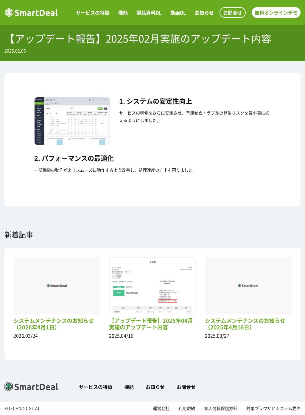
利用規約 (186, 408)
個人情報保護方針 (220, 408)
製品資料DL (148, 12)
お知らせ (204, 12)
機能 (123, 12)
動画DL (178, 12)
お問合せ (232, 12)
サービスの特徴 (92, 12)
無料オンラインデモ (276, 12)
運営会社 (161, 408)
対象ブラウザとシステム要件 (273, 408)
